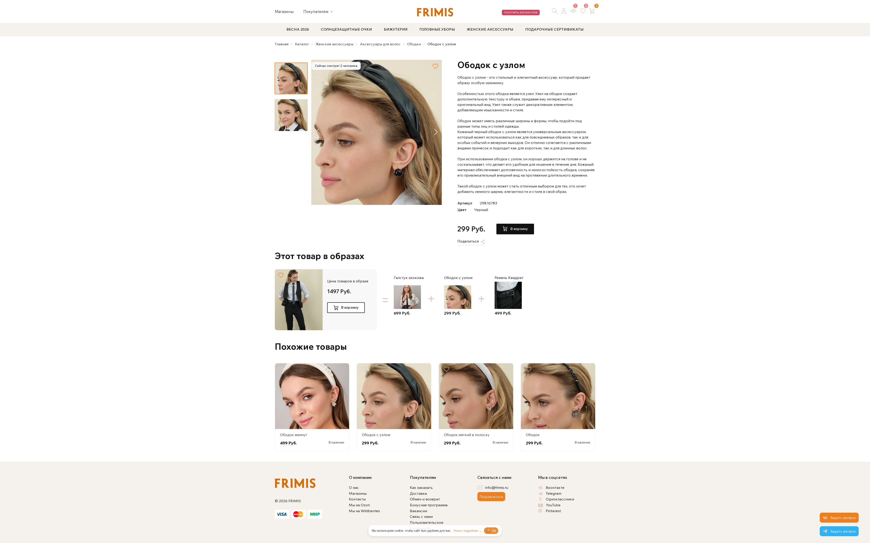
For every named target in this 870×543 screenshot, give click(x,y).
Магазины (284, 11)
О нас (354, 487)
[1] (573, 11)
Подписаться (491, 496)
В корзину (518, 228)
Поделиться (468, 241)
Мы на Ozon (359, 505)
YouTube (553, 505)
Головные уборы (437, 29)
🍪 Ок (491, 531)
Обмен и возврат (425, 499)
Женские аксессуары (490, 29)
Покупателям (316, 11)
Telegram (553, 493)
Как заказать (421, 487)
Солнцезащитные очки (346, 29)
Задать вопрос (843, 517)
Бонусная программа (428, 505)
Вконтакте (555, 487)
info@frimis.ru (496, 487)
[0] (583, 11)
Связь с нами (421, 516)
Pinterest (553, 511)
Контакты (357, 499)
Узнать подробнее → (467, 530)
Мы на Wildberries (364, 511)
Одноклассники (560, 499)
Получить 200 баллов (520, 12)
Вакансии (418, 511)
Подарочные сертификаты (554, 29)
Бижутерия (396, 29)
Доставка (418, 493)
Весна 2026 (297, 29)
